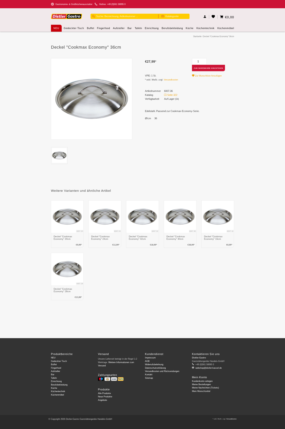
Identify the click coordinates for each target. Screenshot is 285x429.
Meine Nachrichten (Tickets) (205, 387)
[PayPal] (121, 379)
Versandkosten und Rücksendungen (162, 371)
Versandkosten (171, 80)
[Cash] (107, 379)
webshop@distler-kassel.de (208, 368)
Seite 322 (172, 94)
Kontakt (148, 374)
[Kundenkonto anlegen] (205, 17)
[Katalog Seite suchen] (162, 17)
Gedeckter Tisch (74, 28)
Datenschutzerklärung (155, 368)
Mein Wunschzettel (201, 391)
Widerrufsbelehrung (154, 364)
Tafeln (138, 28)
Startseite (197, 36)
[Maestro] (101, 379)
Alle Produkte (104, 393)
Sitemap (149, 378)
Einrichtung (152, 28)
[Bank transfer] (114, 379)
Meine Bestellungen (201, 384)
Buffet (90, 28)
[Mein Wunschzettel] (213, 17)
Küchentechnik (205, 28)
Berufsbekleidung (172, 28)
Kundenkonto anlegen (202, 381)
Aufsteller (119, 28)
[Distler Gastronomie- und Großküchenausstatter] (66, 11)
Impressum (150, 357)
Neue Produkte (105, 396)
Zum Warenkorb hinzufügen (208, 68)
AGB (147, 361)
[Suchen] (93, 17)
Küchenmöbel (225, 28)
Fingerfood (103, 28)
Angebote (102, 400)
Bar (129, 28)
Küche (189, 28)
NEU (56, 28)
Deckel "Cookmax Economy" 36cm (218, 36)
